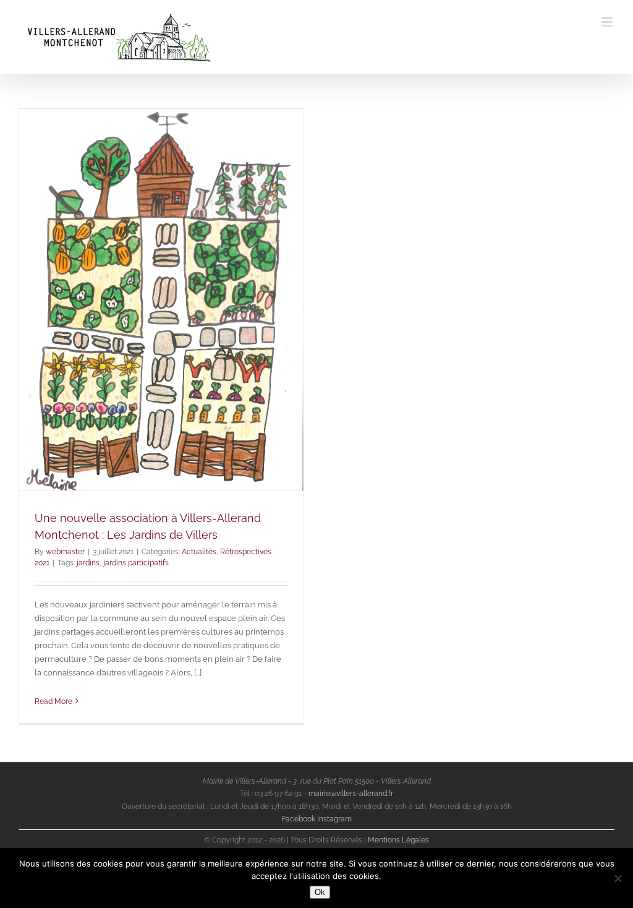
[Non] (617, 878)
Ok (320, 892)
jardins (88, 563)
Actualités (199, 551)
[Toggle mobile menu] (607, 21)
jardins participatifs (136, 563)
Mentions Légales (398, 840)
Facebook (299, 819)
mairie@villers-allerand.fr (350, 793)
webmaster (65, 551)
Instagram (334, 819)
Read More (53, 701)
